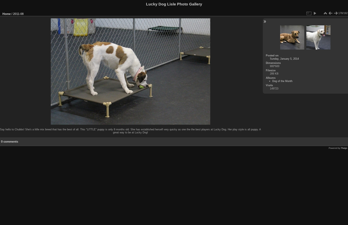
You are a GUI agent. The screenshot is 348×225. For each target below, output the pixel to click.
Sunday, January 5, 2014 (284, 58)
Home (6, 14)
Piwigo (344, 148)
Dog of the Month (282, 81)
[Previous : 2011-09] (330, 13)
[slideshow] (314, 13)
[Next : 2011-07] (335, 13)
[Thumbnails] (325, 13)
